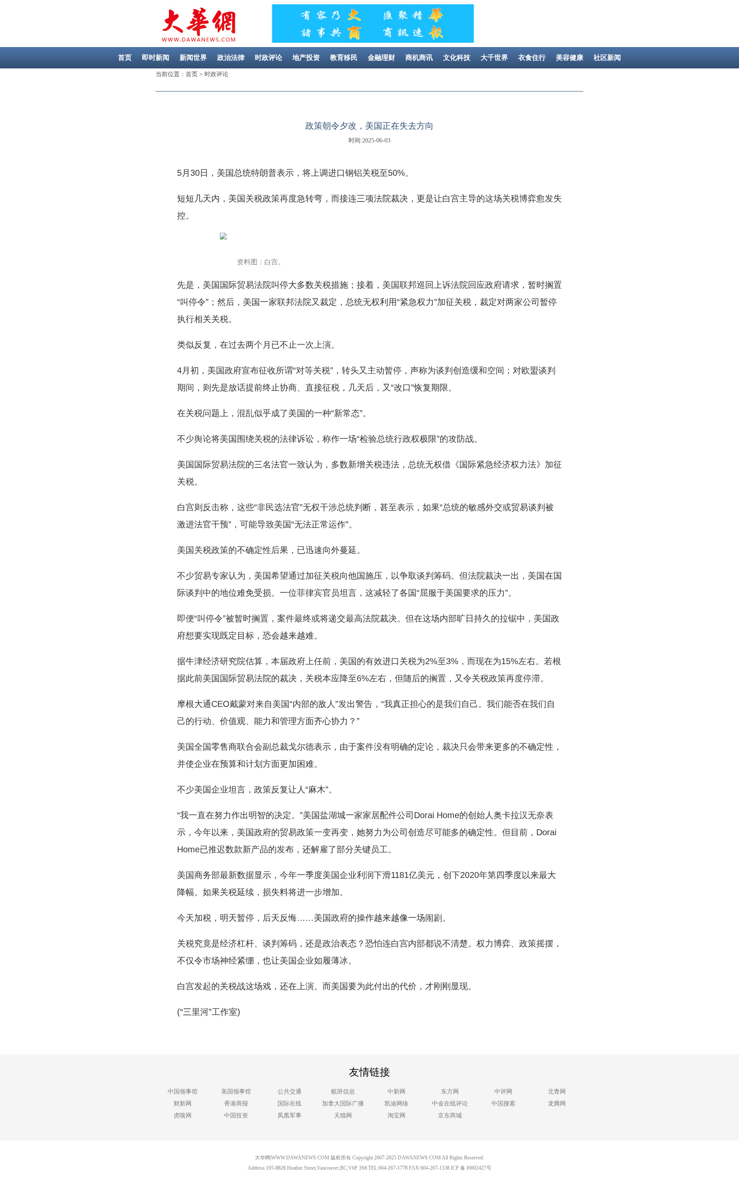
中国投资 (236, 1115)
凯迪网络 (396, 1103)
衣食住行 (532, 57)
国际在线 (290, 1103)
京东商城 (450, 1115)
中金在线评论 (450, 1103)
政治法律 (231, 57)
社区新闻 (607, 57)
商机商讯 (419, 57)
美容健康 (569, 57)
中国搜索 (503, 1103)
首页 (125, 57)
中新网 (396, 1091)
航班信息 (343, 1091)
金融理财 (381, 57)
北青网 (557, 1091)
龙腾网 (557, 1103)
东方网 (450, 1091)
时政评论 (268, 57)
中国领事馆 (183, 1091)
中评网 (503, 1091)
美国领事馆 (236, 1091)
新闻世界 (193, 57)
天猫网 (343, 1115)
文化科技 (456, 57)
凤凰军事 (290, 1115)
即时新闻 (155, 57)
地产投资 (306, 57)
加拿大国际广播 (343, 1103)
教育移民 (344, 57)
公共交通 (290, 1091)
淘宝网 (396, 1115)
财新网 (183, 1103)
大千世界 (494, 57)
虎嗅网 (183, 1115)
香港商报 (236, 1103)
